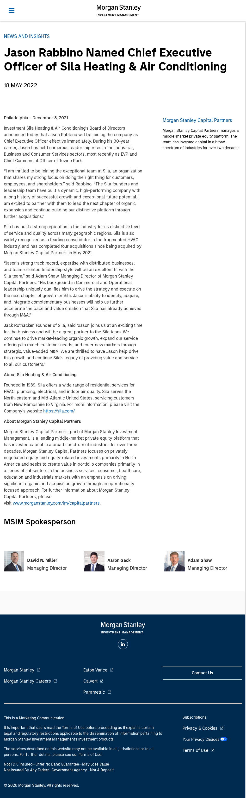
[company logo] (119, 10)
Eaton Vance (95, 670)
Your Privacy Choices (201, 739)
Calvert (90, 681)
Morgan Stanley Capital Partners (197, 120)
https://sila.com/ (58, 411)
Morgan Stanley (19, 670)
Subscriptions (194, 717)
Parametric (94, 692)
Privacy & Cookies (200, 728)
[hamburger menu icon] (11, 10)
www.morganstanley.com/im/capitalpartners (56, 503)
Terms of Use (195, 750)
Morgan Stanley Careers (27, 681)
